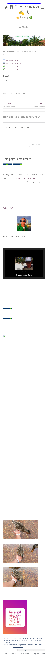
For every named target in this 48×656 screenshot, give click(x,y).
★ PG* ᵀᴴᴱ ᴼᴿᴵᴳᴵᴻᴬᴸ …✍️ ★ (24, 9)
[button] (19, 270)
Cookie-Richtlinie (18, 647)
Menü (25, 27)
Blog (23, 93)
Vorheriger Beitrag (9, 105)
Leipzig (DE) (8, 208)
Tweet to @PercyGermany (25, 178)
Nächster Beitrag (39, 105)
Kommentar (36, 144)
